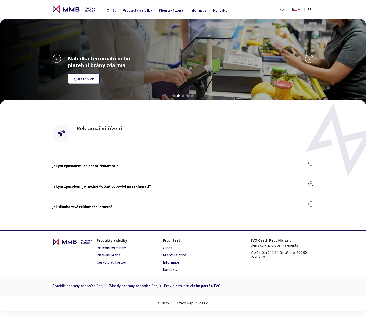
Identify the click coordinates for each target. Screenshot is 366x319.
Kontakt (220, 10)
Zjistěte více (83, 78)
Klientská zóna (171, 10)
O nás (111, 10)
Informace (198, 10)
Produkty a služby (137, 10)
